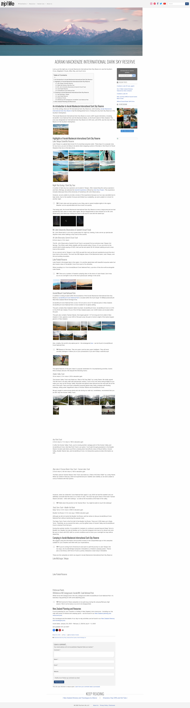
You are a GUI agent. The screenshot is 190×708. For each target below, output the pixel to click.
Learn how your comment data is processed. (87, 686)
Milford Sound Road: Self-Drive (125, 101)
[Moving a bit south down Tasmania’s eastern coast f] (120, 118)
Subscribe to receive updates (128, 71)
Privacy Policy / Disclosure (107, 705)
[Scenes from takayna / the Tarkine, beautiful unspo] (120, 125)
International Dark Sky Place (60, 637)
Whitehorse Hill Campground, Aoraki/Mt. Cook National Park (73, 99)
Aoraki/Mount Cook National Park (66, 90)
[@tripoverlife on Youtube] (164, 3)
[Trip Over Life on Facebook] (158, 3)
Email (56, 665)
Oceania (77, 634)
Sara (65, 634)
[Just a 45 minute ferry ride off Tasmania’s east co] (127, 111)
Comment (57, 650)
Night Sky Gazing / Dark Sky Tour (66, 85)
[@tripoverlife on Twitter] (160, 3)
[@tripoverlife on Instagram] (151, 3)
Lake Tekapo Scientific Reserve (65, 83)
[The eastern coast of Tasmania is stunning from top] (127, 118)
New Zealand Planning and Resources (65, 101)
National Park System (72, 637)
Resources (32, 4)
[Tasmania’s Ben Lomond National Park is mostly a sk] (134, 118)
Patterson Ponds (62, 98)
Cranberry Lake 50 (122, 93)
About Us (49, 4)
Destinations (23, 4)
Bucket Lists (41, 4)
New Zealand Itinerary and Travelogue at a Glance (80, 698)
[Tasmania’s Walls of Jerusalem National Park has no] (127, 125)
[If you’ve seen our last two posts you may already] (134, 111)
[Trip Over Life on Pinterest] (154, 3)
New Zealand (72, 634)
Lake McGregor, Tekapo (63, 94)
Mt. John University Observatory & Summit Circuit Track (72, 87)
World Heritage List (81, 637)
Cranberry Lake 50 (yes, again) (125, 86)
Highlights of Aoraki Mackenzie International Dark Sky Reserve (72, 81)
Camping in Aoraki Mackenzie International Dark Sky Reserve (72, 92)
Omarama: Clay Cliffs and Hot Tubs (115, 698)
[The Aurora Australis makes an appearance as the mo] (134, 125)
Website (56, 671)
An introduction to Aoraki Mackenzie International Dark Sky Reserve (73, 79)
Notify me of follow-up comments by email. (67, 678)
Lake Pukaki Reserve (63, 88)
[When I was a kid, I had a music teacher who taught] (120, 111)
